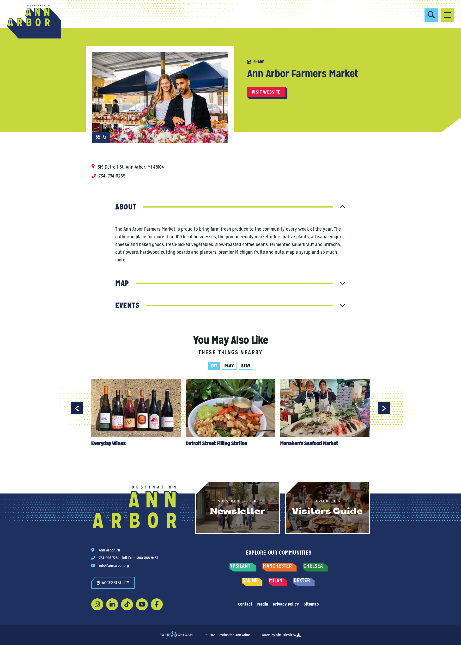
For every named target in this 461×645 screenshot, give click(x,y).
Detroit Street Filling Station (216, 443)
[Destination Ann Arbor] (34, 21)
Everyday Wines (108, 443)
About (125, 207)
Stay (246, 365)
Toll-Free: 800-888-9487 (139, 558)
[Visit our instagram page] (97, 604)
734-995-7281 (109, 558)
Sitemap (311, 604)
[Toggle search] (431, 15)
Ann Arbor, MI (109, 550)
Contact (245, 604)
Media (262, 604)
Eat (214, 365)
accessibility (115, 582)
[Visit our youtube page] (142, 604)
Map (122, 283)
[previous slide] (77, 408)
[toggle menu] (447, 15)
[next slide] (384, 408)
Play (229, 365)
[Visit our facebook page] (157, 604)
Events (127, 305)
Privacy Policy (286, 604)
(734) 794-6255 (111, 176)
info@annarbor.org (114, 565)
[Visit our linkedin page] (112, 604)
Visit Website (266, 92)
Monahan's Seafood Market (309, 443)
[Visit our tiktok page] (127, 604)
